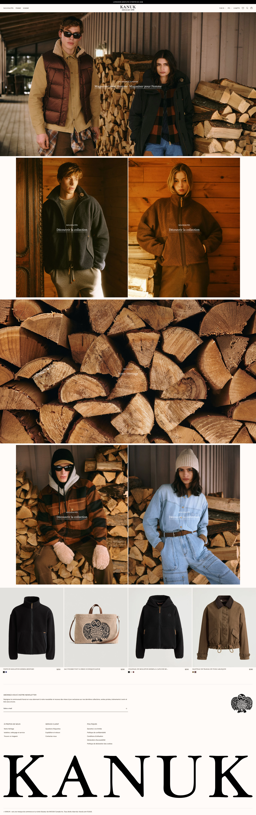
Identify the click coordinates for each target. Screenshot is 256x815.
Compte (236, 8)
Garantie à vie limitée (94, 729)
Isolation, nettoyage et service (14, 732)
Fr (229, 8)
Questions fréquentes (53, 729)
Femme (18, 8)
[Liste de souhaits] (243, 8)
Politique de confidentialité (96, 732)
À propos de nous (12, 724)
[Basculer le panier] (251, 8)
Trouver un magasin (11, 736)
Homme (26, 8)
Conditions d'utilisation (95, 736)
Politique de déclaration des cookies (99, 744)
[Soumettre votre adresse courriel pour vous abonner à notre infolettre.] (126, 708)
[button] (4, 672)
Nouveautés (8, 8)
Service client (52, 724)
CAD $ (221, 8)
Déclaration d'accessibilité (96, 740)
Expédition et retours (52, 732)
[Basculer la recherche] (247, 8)
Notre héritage (9, 729)
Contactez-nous (51, 736)
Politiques (92, 724)
